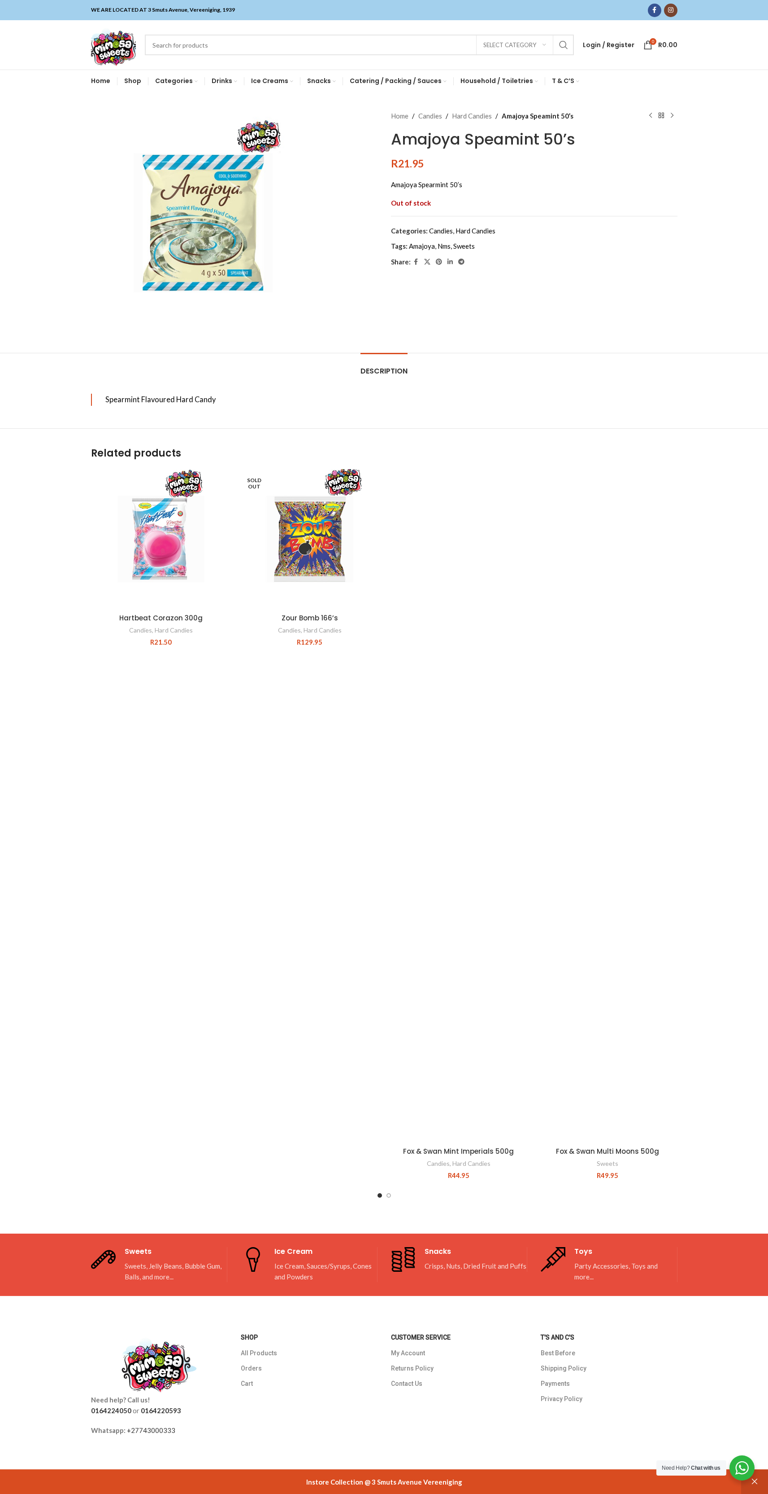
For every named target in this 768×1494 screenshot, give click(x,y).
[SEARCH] (563, 45)
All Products (259, 1353)
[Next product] (672, 115)
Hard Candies (472, 116)
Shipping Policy (563, 1368)
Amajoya (422, 246)
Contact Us (406, 1383)
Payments (555, 1383)
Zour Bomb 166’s (310, 618)
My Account (408, 1353)
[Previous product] (650, 115)
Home (399, 116)
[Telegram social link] (461, 262)
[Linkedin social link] (450, 262)
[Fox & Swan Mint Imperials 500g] (459, 805)
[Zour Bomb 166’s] (310, 539)
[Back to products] (661, 115)
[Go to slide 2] (388, 1195)
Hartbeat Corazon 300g (161, 618)
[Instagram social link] (670, 10)
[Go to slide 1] (379, 1195)
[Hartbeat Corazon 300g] (161, 539)
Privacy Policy (561, 1398)
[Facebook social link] (654, 10)
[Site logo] (113, 44)
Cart (247, 1383)
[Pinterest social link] (439, 262)
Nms (444, 246)
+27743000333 (151, 1430)
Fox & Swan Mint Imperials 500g (458, 1151)
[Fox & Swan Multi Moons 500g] (607, 805)
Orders (251, 1368)
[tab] (384, 366)
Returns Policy (412, 1368)
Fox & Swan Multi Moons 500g (607, 1151)
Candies (430, 116)
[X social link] (427, 262)
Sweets (464, 246)
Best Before (558, 1353)
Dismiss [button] (754, 1482)
